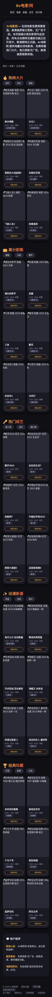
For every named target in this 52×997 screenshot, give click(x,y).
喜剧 (31, 83)
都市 (31, 255)
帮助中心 (18, 992)
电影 (18, 12)
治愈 (19, 599)
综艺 (31, 12)
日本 (31, 770)
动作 (7, 83)
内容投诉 (41, 992)
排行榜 (38, 12)
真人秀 (8, 427)
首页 (12, 12)
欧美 (19, 770)
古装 (19, 255)
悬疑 (7, 255)
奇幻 (31, 599)
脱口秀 (33, 427)
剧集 (25, 12)
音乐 (21, 427)
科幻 (19, 83)
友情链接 (30, 992)
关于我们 (7, 992)
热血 (7, 599)
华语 (7, 770)
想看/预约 (13, 134)
